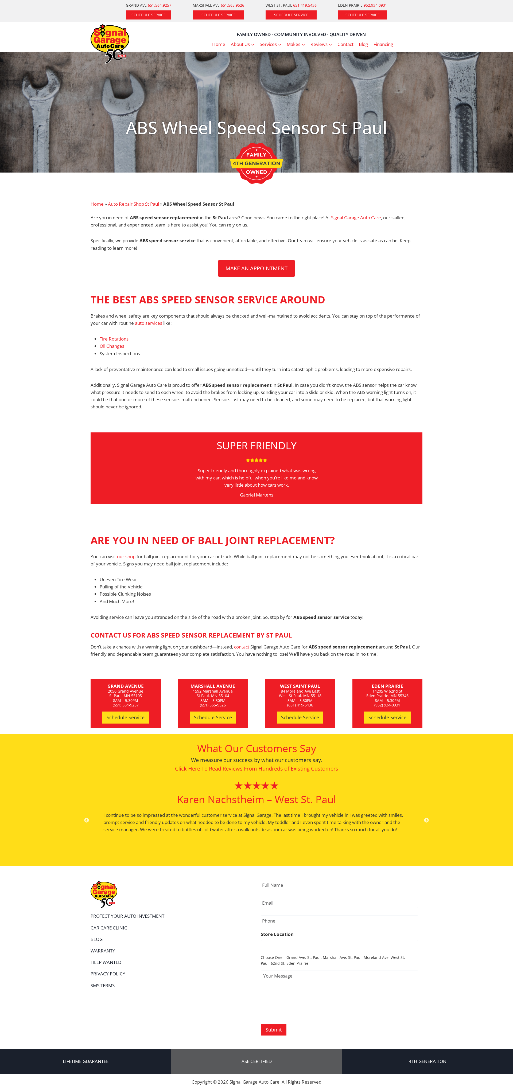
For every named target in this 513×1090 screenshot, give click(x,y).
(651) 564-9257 (126, 705)
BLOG (97, 939)
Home (218, 44)
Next (426, 820)
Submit (274, 1029)
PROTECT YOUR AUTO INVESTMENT (127, 916)
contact (241, 647)
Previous (86, 820)
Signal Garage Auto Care (356, 217)
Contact (345, 44)
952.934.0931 (375, 5)
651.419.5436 (305, 5)
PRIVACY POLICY (108, 974)
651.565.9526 (232, 5)
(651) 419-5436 (300, 705)
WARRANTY (103, 951)
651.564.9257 (159, 5)
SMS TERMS (103, 985)
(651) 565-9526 (213, 705)
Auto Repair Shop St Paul (133, 204)
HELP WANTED (106, 962)
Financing (383, 44)
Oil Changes (112, 346)
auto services (148, 323)
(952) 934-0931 (387, 705)
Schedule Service (148, 14)
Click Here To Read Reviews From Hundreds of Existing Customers (256, 768)
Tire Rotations (114, 339)
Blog (363, 44)
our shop (126, 556)
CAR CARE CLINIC (109, 928)
